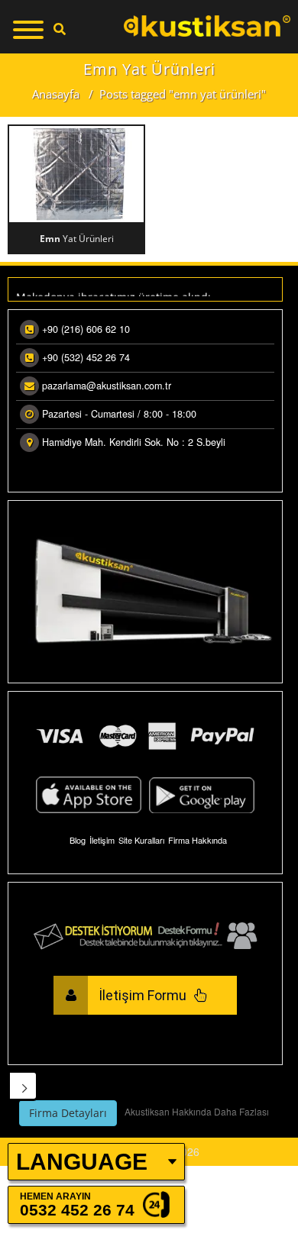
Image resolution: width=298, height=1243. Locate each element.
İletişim (102, 840)
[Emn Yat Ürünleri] (76, 174)
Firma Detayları (68, 1113)
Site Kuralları (141, 840)
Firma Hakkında (197, 840)
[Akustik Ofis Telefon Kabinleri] (207, 26)
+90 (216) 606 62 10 (86, 329)
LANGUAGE (81, 1161)
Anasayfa (55, 94)
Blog (78, 840)
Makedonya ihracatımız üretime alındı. (115, 296)
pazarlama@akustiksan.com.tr (106, 385)
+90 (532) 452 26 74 (86, 357)
